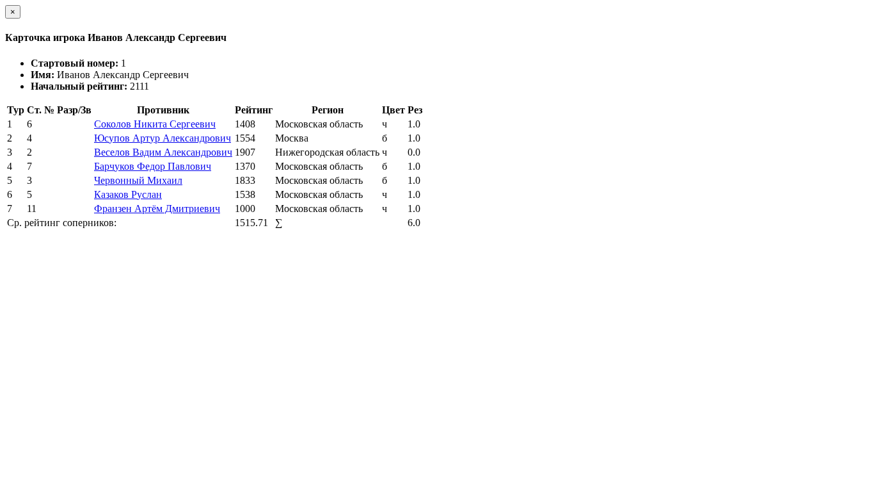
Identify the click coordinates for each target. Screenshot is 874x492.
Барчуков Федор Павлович (152, 166)
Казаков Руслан (128, 194)
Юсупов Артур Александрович (162, 138)
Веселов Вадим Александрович (163, 152)
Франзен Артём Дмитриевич (157, 208)
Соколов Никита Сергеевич (155, 124)
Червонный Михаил (138, 180)
